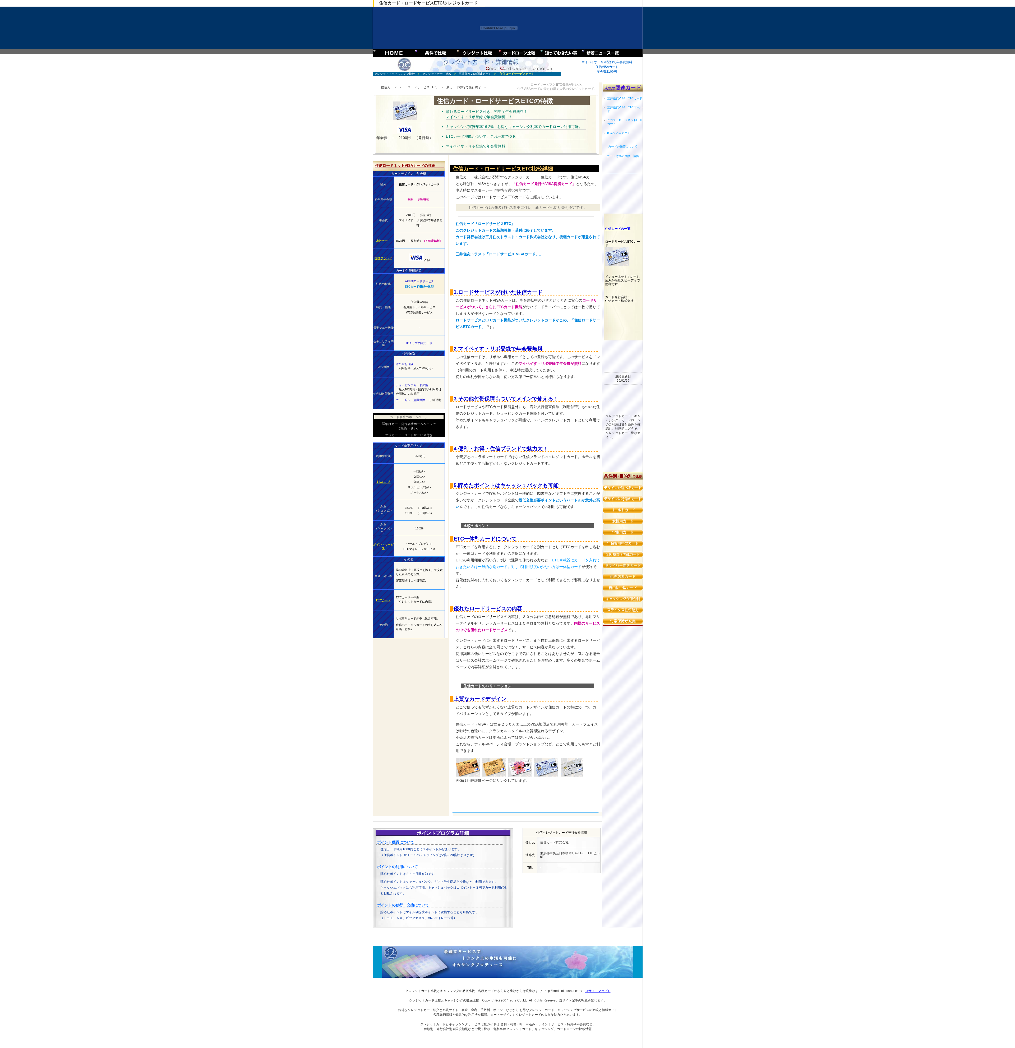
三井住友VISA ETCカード (624, 98)
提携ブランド (383, 258)
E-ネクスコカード (618, 132)
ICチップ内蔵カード (419, 343)
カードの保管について (622, 146)
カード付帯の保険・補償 (623, 156)
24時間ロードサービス (419, 281)
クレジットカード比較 (436, 73)
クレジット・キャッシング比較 (394, 73)
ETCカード (383, 600)
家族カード (383, 240)
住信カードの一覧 (617, 228)
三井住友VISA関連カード (475, 73)
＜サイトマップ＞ (598, 991)
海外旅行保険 (404, 364)
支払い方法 (383, 481)
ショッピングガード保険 (412, 385)
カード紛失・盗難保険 (410, 399)
